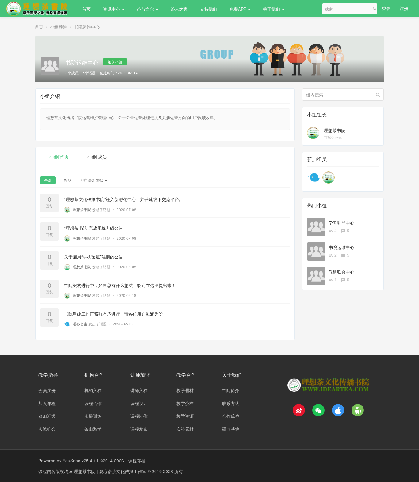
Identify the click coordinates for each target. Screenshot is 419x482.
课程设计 (139, 403)
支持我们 (208, 9)
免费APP (238, 9)
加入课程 (47, 403)
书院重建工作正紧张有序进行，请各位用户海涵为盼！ (115, 314)
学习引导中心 (341, 223)
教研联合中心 (341, 272)
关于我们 (272, 9)
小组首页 (59, 156)
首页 (86, 9)
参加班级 (47, 416)
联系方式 (230, 403)
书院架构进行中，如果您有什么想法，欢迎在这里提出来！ (120, 285)
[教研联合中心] (316, 275)
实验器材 (185, 429)
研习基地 (230, 429)
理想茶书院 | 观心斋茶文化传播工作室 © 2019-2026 (124, 471)
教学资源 (185, 416)
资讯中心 (112, 9)
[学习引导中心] (316, 226)
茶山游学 (93, 429)
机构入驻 (93, 390)
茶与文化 (146, 9)
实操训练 (93, 416)
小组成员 (97, 156)
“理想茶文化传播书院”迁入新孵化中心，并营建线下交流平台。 (123, 199)
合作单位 (230, 416)
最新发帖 (92, 180)
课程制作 (139, 416)
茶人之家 (179, 9)
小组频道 (58, 27)
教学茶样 (185, 403)
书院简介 (230, 390)
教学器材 (185, 390)
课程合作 (93, 403)
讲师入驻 (139, 390)
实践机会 (47, 429)
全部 (48, 180)
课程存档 (136, 460)
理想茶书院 (334, 130)
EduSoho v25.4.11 (80, 460)
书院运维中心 (87, 27)
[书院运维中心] (316, 250)
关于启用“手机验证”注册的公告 (93, 257)
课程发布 (139, 429)
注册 (404, 8)
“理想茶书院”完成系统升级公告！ (95, 228)
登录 (386, 8)
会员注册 (47, 390)
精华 (67, 180)
